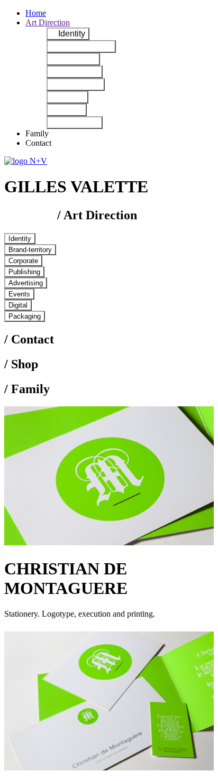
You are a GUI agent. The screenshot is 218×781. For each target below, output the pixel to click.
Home (35, 12)
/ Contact (29, 339)
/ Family (27, 389)
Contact (38, 142)
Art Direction (47, 22)
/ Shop (21, 364)
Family (37, 133)
